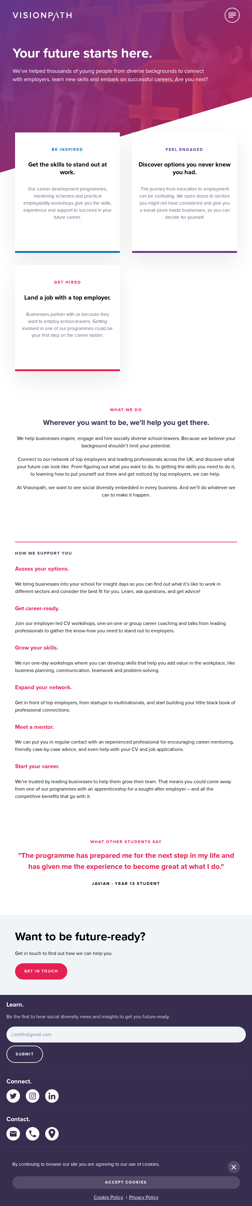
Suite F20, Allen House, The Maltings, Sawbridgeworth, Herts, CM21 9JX (52, 1134)
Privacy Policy (144, 1197)
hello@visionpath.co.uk (13, 1134)
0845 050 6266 (32, 1134)
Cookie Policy (108, 1197)
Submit (25, 1054)
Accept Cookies (126, 1182)
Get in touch (41, 971)
